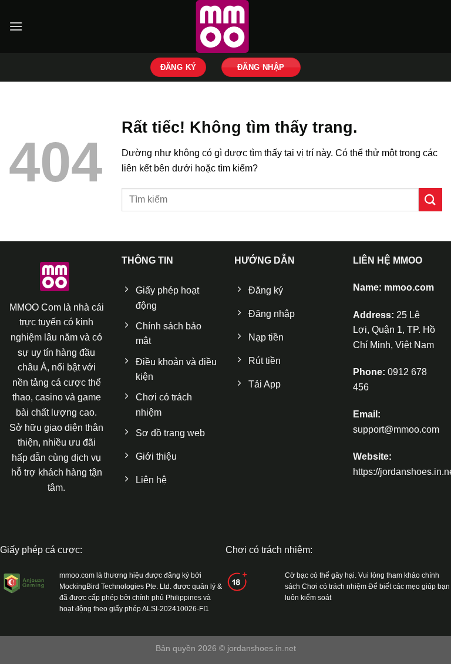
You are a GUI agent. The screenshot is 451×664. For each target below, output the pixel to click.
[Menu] (16, 26)
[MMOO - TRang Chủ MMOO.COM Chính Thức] (225, 26)
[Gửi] (430, 199)
